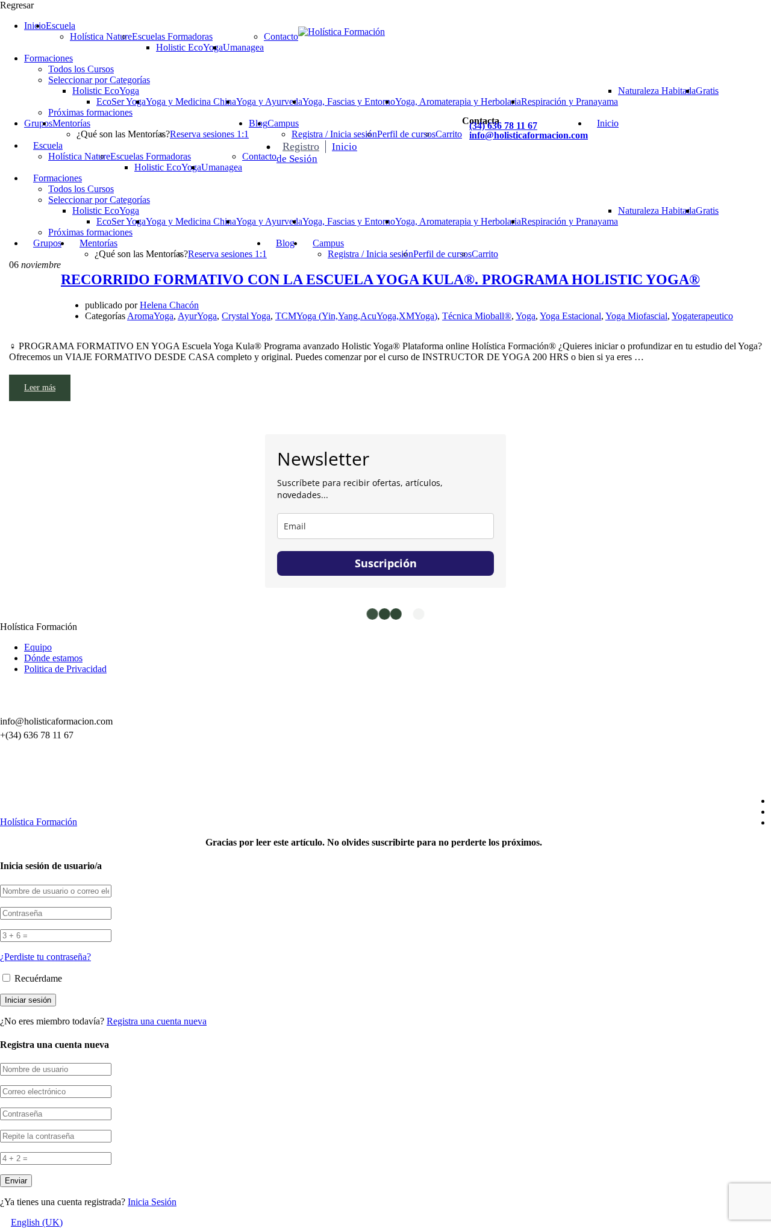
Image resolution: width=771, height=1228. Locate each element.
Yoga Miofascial (636, 316)
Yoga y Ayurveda (269, 101)
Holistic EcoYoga (189, 47)
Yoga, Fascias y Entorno (348, 101)
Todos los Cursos (81, 69)
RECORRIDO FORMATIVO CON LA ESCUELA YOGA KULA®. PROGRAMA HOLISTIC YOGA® (380, 279)
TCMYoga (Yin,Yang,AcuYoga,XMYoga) (356, 316)
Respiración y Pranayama (569, 101)
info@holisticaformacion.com (528, 135)
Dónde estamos (53, 658)
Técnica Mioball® (476, 316)
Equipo (38, 647)
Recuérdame (37, 978)
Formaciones (48, 58)
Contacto (281, 36)
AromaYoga (150, 316)
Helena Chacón (169, 305)
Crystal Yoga (246, 316)
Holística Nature (101, 36)
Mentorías (71, 123)
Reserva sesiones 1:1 (209, 134)
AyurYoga (197, 316)
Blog (285, 243)
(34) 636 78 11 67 (503, 125)
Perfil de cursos (406, 134)
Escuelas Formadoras (172, 36)
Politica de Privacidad (65, 669)
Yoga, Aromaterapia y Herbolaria (458, 101)
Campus (283, 123)
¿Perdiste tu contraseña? (45, 957)
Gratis (707, 91)
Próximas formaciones (90, 112)
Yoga (525, 316)
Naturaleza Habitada (657, 91)
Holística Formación (38, 822)
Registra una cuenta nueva (157, 1021)
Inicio (35, 25)
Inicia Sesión (152, 1202)
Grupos (38, 123)
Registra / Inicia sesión (334, 134)
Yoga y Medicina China (191, 101)
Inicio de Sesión (316, 152)
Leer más (39, 387)
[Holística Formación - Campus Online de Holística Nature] (341, 31)
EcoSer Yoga (121, 101)
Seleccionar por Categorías (99, 80)
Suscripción (386, 563)
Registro (300, 146)
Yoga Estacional (570, 316)
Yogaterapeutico (702, 316)
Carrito (448, 134)
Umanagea (243, 47)
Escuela (60, 25)
